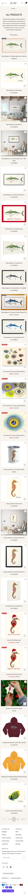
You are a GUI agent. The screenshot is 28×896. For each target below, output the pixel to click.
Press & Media (19, 841)
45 (11, 819)
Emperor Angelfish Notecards (14, 810)
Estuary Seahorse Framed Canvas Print (14, 572)
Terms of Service (6, 837)
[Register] (24, 857)
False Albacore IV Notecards (14, 90)
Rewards (18, 844)
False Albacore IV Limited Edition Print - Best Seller (14, 159)
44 (9, 819)
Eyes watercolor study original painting (14, 371)
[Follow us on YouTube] (10, 867)
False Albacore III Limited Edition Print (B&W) (14, 288)
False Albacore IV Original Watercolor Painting (14, 56)
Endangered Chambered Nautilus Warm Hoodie (14, 776)
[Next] (25, 819)
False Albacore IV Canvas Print (14, 263)
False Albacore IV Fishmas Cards (14, 229)
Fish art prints (6, 23)
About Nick (19, 834)
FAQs (17, 831)
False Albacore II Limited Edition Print (14, 337)
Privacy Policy (5, 841)
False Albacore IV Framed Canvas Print (14, 194)
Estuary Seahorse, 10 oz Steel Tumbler (14, 469)
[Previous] (3, 819)
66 (22, 819)
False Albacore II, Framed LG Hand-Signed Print (14, 312)
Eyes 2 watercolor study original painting (14, 405)
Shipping (4, 831)
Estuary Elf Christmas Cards (14, 674)
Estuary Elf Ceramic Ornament (14, 708)
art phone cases (15, 23)
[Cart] (25, 3)
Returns (4, 834)
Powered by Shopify (16, 878)
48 (18, 819)
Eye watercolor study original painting (14, 435)
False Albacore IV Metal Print (14, 124)
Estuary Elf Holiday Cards (14, 640)
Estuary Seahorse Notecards (14, 503)
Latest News (19, 837)
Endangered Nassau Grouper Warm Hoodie (14, 742)
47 (16, 819)
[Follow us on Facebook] (3, 867)
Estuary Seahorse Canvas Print (14, 606)
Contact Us (5, 844)
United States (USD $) (8, 873)
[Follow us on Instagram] (7, 867)
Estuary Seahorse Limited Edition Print (14, 537)
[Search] (5, 3)
